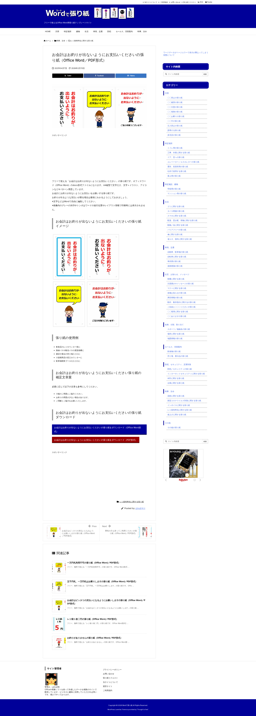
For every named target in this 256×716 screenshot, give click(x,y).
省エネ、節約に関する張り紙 (179, 239)
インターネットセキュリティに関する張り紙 (186, 373)
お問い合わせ (175, 2)
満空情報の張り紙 (174, 297)
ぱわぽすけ (140, 508)
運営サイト (107, 686)
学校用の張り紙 (174, 189)
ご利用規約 (164, 2)
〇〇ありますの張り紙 (176, 316)
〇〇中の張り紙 (174, 121)
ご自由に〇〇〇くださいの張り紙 (181, 307)
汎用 (167, 93)
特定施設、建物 (171, 184)
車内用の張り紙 (174, 261)
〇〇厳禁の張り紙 (174, 102)
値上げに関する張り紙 (176, 414)
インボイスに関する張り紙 (178, 405)
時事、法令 (61, 41)
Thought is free (142, 709)
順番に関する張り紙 (175, 279)
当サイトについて (150, 2)
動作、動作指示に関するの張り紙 (181, 302)
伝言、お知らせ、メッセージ (177, 274)
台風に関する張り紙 (175, 383)
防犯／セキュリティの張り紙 (179, 369)
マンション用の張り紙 (176, 193)
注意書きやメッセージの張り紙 (180, 283)
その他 (168, 423)
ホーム (48, 41)
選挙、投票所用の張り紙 (177, 166)
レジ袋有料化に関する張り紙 (82, 41)
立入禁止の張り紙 (174, 125)
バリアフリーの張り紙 (176, 230)
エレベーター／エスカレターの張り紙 (183, 162)
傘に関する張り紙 (174, 234)
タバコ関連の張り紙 (175, 211)
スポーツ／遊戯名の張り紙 (178, 329)
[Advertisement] (99, 156)
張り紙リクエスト (189, 2)
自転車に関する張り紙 (176, 256)
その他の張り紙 (174, 427)
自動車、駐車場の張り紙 (177, 252)
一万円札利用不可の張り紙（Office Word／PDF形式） (93, 562)
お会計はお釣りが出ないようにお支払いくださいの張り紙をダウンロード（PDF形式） (95, 440)
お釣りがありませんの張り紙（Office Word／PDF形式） (94, 637)
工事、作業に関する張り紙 (178, 152)
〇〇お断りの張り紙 (175, 116)
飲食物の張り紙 (174, 351)
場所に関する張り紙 (175, 334)
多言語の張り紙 (174, 135)
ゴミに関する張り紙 (175, 206)
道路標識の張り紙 (174, 266)
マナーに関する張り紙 (176, 288)
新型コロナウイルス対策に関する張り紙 (184, 400)
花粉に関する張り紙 (175, 396)
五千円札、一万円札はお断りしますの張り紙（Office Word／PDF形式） (102, 581)
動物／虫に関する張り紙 (177, 225)
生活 (167, 202)
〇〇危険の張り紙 (174, 111)
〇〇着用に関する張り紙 (177, 311)
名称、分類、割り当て (174, 324)
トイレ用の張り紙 (174, 148)
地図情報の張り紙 (174, 338)
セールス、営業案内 (173, 347)
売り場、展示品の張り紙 (177, 356)
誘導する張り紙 (174, 130)
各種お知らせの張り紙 (176, 293)
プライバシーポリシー (112, 669)
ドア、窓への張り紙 (175, 157)
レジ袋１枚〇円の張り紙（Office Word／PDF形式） (92, 619)
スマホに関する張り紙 (176, 216)
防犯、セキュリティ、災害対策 (178, 364)
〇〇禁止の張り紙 (174, 97)
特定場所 (168, 143)
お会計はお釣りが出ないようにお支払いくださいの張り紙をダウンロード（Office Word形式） (97, 429)
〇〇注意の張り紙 (174, 107)
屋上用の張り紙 (174, 176)
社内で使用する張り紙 (176, 171)
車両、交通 (169, 247)
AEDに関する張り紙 (175, 378)
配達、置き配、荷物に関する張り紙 (182, 220)
